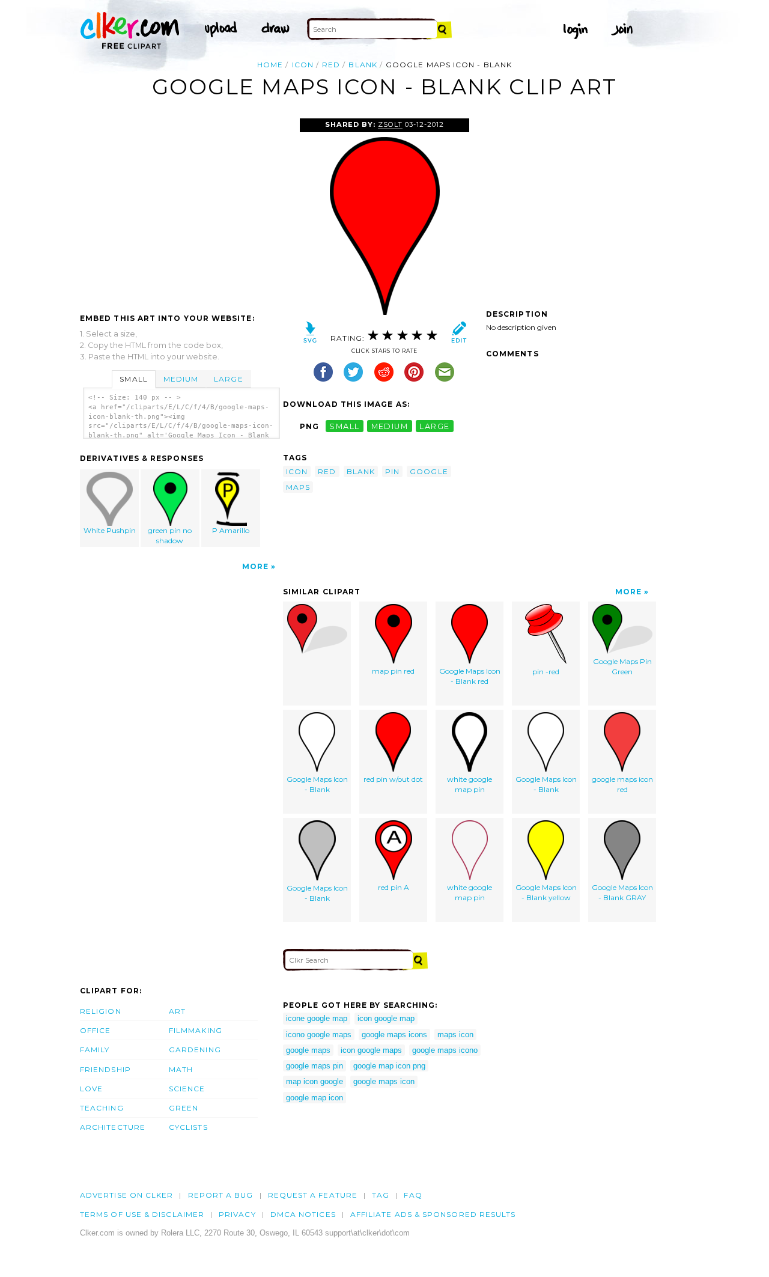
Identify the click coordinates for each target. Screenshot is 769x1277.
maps (298, 487)
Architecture (112, 1127)
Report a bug (221, 1194)
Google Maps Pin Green (622, 666)
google (429, 471)
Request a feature (312, 1194)
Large (228, 378)
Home (270, 64)
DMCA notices (303, 1214)
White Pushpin (110, 530)
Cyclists (188, 1127)
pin (392, 471)
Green (183, 1107)
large (434, 426)
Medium (180, 378)
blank (362, 64)
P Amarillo (230, 530)
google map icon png (389, 1065)
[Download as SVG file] (310, 335)
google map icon (314, 1097)
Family (94, 1049)
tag (380, 1194)
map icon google (314, 1081)
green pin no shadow (170, 535)
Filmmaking (195, 1030)
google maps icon (384, 1081)
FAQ (413, 1194)
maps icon (455, 1034)
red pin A (393, 887)
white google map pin (469, 784)
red (331, 64)
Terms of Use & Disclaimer (142, 1214)
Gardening (195, 1049)
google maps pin (314, 1065)
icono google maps (318, 1034)
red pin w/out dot (393, 779)
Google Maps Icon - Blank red (469, 676)
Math (181, 1069)
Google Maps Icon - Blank (317, 784)
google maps (308, 1050)
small (344, 426)
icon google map (386, 1018)
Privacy (237, 1214)
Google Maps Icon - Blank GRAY (622, 892)
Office (95, 1030)
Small (133, 378)
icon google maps (371, 1050)
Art (177, 1011)
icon (303, 64)
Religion (100, 1011)
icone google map (316, 1018)
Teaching (102, 1107)
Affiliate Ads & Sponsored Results (433, 1214)
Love (91, 1088)
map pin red (393, 670)
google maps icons (394, 1034)
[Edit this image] (458, 335)
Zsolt (390, 124)
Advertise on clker (126, 1194)
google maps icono (445, 1050)
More (255, 566)
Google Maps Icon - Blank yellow (546, 892)
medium (390, 426)
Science (187, 1088)
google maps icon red (622, 784)
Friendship (105, 1069)
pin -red (545, 671)
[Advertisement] (181, 208)
